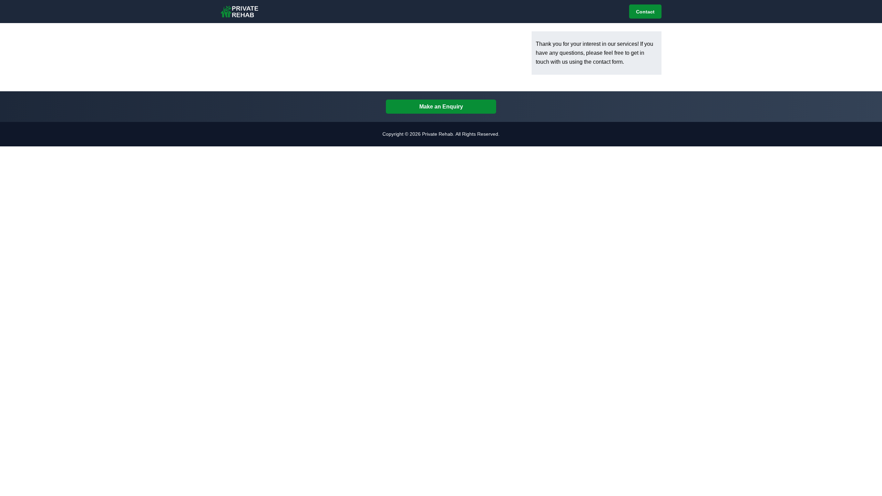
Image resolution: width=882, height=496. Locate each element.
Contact (645, 11)
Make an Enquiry (441, 107)
